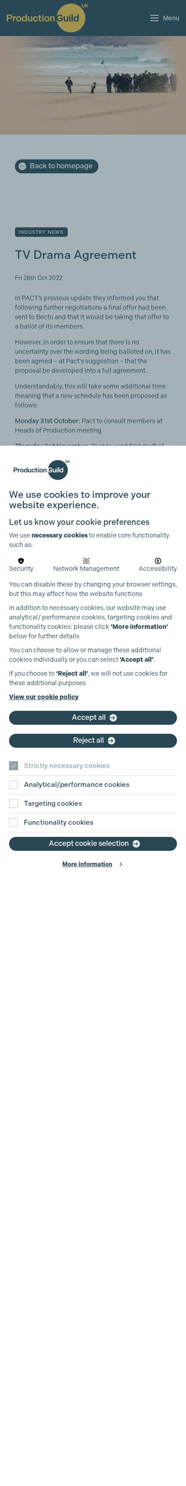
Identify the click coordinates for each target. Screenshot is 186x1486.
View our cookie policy (44, 697)
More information (87, 864)
